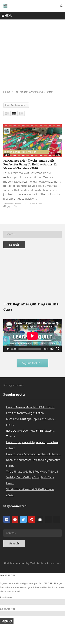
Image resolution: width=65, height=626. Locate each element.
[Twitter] (23, 519)
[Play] (7, 349)
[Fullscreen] (57, 349)
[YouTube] (15, 519)
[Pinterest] (31, 519)
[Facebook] (6, 519)
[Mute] (52, 349)
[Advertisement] (32, 53)
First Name (6, 597)
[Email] (40, 519)
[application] (32, 335)
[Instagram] (48, 519)
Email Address (7, 608)
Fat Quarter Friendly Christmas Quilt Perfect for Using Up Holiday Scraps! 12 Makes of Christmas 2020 (30, 164)
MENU (8, 15)
